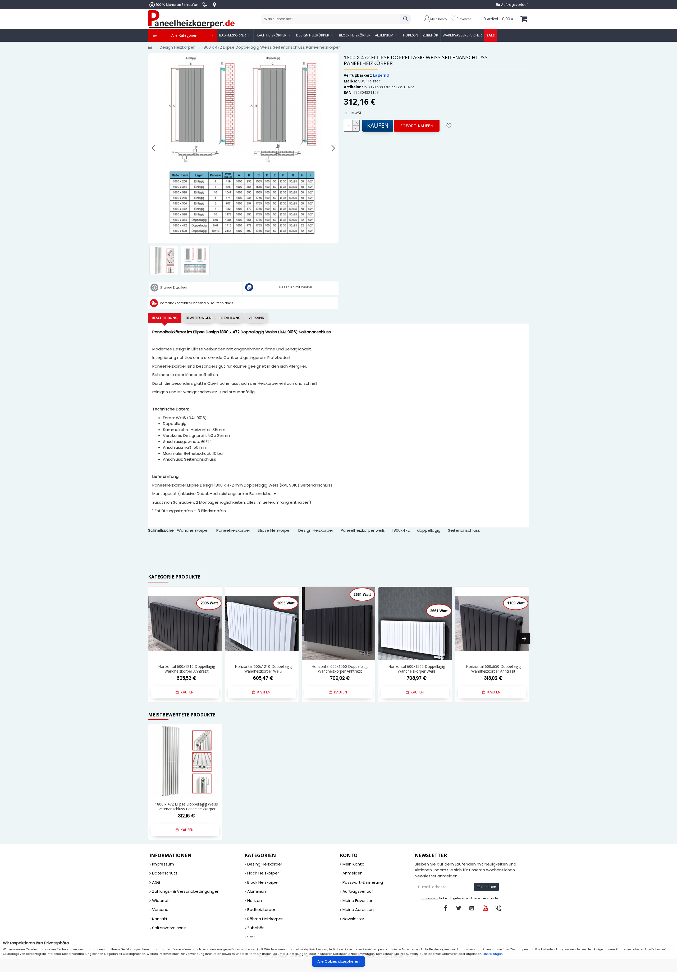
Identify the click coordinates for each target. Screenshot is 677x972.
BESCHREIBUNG (165, 317)
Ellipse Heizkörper (274, 530)
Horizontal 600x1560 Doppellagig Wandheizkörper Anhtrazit (340, 669)
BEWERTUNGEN (199, 317)
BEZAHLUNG (230, 317)
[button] (153, 148)
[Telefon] (498, 908)
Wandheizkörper (193, 530)
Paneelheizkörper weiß (363, 530)
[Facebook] (445, 908)
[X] (458, 908)
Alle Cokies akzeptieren (338, 961)
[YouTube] (485, 908)
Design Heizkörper (177, 47)
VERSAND (256, 317)
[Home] (150, 47)
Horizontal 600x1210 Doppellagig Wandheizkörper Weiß (263, 669)
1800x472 (401, 530)
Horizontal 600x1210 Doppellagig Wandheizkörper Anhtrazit (186, 669)
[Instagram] (471, 908)
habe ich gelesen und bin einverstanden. (460, 898)
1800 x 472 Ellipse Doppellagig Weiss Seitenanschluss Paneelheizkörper (186, 806)
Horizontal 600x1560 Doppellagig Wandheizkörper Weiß (416, 669)
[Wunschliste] (449, 125)
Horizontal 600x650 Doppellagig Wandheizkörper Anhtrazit (493, 669)
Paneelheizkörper (233, 530)
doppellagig (429, 530)
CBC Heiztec (369, 81)
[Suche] (405, 19)
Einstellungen (493, 954)
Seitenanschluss (464, 530)
